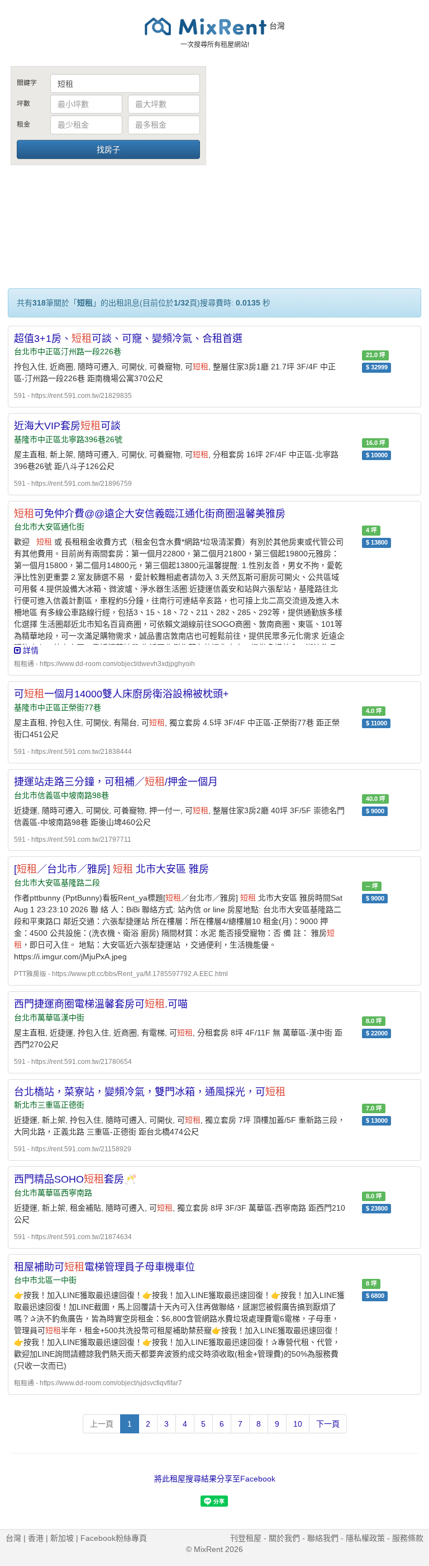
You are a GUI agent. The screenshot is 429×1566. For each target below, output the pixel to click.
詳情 (30, 650)
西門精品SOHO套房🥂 (75, 1179)
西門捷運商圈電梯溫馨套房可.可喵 (101, 1004)
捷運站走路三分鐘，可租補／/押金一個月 (116, 781)
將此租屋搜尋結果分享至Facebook (214, 1478)
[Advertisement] (320, 150)
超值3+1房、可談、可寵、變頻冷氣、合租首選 (128, 338)
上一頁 (101, 1423)
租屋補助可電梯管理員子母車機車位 (104, 1267)
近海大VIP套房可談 (67, 426)
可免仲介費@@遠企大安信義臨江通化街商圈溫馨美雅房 (149, 513)
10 (297, 1423)
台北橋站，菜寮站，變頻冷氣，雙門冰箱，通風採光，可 (149, 1092)
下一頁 (328, 1423)
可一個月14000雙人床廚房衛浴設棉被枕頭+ (121, 694)
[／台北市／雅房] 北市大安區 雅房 (111, 869)
